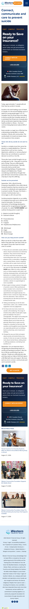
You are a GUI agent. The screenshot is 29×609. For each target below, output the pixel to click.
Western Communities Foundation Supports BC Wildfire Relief (13, 482)
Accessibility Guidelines (18, 542)
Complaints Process (9, 549)
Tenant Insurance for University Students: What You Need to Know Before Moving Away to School (14, 450)
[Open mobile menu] (26, 3)
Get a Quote (17, 3)
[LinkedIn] (15, 602)
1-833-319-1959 (14, 410)
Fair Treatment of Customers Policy (12, 544)
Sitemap (24, 551)
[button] (14, 606)
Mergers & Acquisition (9, 551)
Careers (18, 551)
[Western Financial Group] (7, 3)
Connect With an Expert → (14, 404)
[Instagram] (17, 602)
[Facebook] (12, 602)
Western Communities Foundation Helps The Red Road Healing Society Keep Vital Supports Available (14, 511)
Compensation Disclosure (16, 547)
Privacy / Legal (7, 542)
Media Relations (20, 549)
